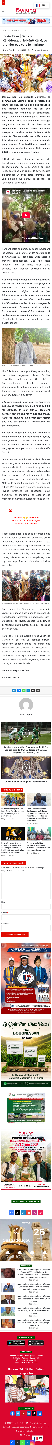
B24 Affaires (25, 1435)
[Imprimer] (38, 690)
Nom (3, 902)
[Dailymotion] (39, 1415)
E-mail (4, 913)
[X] (17, 1442)
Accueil (7, 30)
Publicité (16, 1358)
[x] (18, 1415)
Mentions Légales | (16, 1356)
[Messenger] (19, 690)
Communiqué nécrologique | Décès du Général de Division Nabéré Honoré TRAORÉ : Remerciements (33, 1286)
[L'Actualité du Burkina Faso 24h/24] (26, 10)
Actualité (15, 30)
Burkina (23, 30)
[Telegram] (28, 690)
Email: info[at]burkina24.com (26, 1362)
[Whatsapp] (22, 1442)
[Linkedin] (27, 1442)
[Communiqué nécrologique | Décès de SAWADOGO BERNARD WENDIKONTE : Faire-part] (8, 1311)
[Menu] (3, 11)
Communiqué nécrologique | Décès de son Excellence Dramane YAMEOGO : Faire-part (33, 1298)
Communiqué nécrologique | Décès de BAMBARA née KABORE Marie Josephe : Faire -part (33, 1322)
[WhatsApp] (23, 690)
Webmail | (25, 1358)
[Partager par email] (33, 690)
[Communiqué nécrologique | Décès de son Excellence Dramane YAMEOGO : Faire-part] (8, 1299)
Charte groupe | (30, 1356)
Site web (4, 923)
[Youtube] (23, 1415)
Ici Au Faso (8, 50)
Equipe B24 (34, 1358)
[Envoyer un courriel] (13, 50)
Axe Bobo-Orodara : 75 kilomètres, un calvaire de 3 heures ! (26, 520)
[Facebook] (12, 1442)
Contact (40, 1356)
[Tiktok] (34, 1415)
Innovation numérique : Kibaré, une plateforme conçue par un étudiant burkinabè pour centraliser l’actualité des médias (12, 847)
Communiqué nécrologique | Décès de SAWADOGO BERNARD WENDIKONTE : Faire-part (33, 1310)
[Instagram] (32, 1442)
